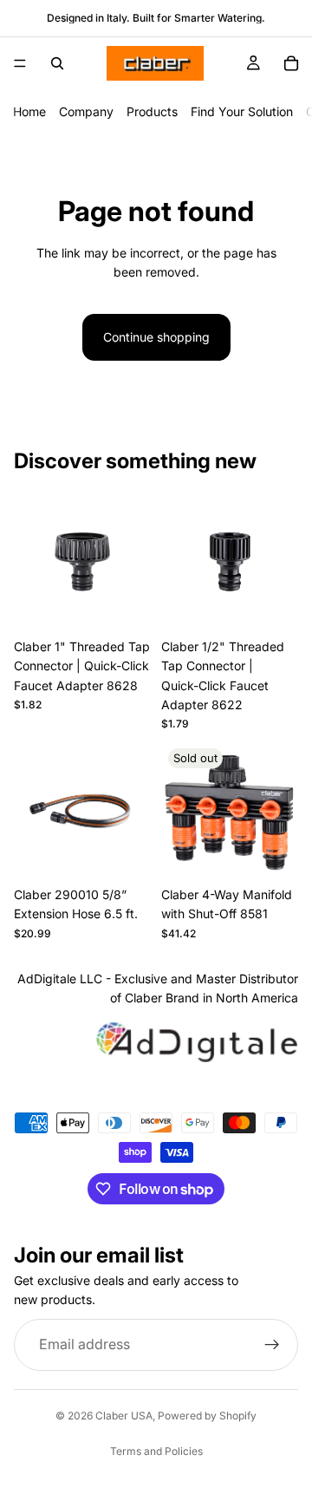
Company (86, 111)
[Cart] (291, 63)
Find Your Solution (242, 111)
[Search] (57, 63)
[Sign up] (272, 1345)
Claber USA (124, 1415)
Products (152, 111)
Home (29, 111)
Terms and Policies (156, 1451)
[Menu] (20, 63)
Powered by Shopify (207, 1415)
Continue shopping (156, 336)
